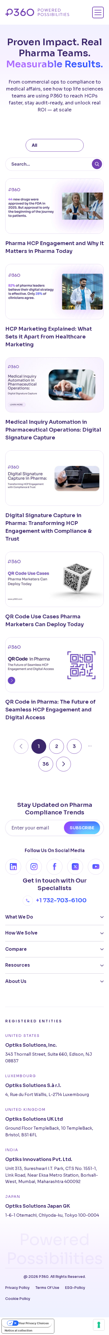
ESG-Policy (75, 1287)
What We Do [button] (19, 917)
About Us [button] (15, 981)
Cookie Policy (17, 1298)
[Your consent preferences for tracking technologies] (98, 1324)
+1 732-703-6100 (61, 900)
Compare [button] (16, 949)
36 (45, 764)
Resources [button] (17, 965)
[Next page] (63, 764)
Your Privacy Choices (34, 1323)
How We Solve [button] (21, 933)
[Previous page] (21, 746)
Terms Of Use (47, 1287)
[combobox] (55, 145)
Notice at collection (18, 1330)
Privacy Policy (17, 1287)
